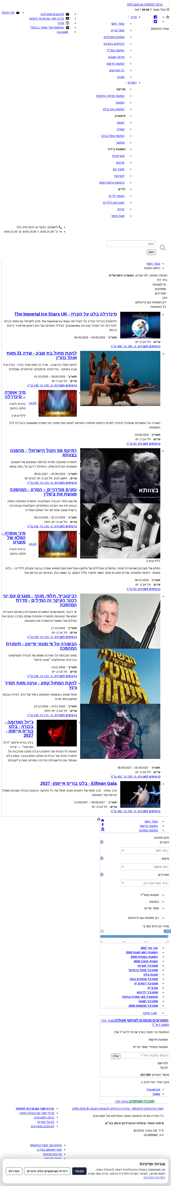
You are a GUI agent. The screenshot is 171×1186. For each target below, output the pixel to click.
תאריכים (160, 293)
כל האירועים (116, 70)
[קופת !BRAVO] (167, 16)
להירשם (163, 1063)
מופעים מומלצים (114, 37)
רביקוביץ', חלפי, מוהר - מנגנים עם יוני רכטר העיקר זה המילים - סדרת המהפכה (40, 600)
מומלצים (160, 289)
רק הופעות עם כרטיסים (150, 302)
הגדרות (14, 1171)
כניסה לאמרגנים (44, 1117)
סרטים (120, 162)
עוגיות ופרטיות (53, 1158)
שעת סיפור (117, 216)
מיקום (165, 858)
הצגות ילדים (116, 196)
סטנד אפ (118, 169)
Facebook (153, 1089)
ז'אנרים (132, 82)
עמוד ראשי (117, 23)
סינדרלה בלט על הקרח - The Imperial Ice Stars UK (65, 314)
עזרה (61, 23)
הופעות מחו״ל (115, 50)
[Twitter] (155, 21)
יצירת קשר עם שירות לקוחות (46, 18)
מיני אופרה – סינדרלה (15, 394)
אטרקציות (118, 156)
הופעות (120, 102)
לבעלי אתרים (45, 1122)
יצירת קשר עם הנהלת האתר (36, 1113)
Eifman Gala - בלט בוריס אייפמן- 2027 (78, 783)
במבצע (154, 901)
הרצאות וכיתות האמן (111, 182)
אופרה (120, 129)
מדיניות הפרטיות (153, 1177)
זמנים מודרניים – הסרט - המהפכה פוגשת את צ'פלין (43, 491)
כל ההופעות (158, 306)
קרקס (120, 209)
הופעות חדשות (115, 63)
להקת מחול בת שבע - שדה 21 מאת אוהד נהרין (41, 355)
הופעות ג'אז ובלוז (113, 109)
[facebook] (155, 17)
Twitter (156, 1094)
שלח (115, 1056)
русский (62, 32)
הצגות (120, 122)
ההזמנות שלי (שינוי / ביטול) (47, 27)
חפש (151, 252)
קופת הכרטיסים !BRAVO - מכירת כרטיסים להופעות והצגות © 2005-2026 (118, 1108)
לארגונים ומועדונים (52, 14)
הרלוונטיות (159, 284)
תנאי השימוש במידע (49, 1149)
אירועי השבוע (116, 57)
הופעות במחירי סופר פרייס (150, 1047)
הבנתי (79, 1171)
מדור (133, 17)
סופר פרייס (117, 30)
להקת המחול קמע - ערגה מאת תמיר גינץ (41, 685)
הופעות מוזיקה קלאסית (110, 96)
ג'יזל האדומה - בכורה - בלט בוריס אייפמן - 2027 (19, 729)
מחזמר (120, 142)
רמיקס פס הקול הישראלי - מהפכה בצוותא (43, 452)
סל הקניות (8, 12)
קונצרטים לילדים (113, 202)
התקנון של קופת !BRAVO (46, 1145)
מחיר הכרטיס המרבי (156, 926)
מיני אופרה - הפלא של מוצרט (14, 537)
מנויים (120, 77)
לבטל (164, 1067)
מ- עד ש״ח (135, 346)
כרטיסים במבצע (114, 43)
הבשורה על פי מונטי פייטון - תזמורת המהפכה (41, 646)
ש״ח (143, 443)
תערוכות (119, 176)
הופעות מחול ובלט (112, 136)
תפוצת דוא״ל (160, 1024)
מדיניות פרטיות (52, 1154)
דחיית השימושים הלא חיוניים (47, 1171)
